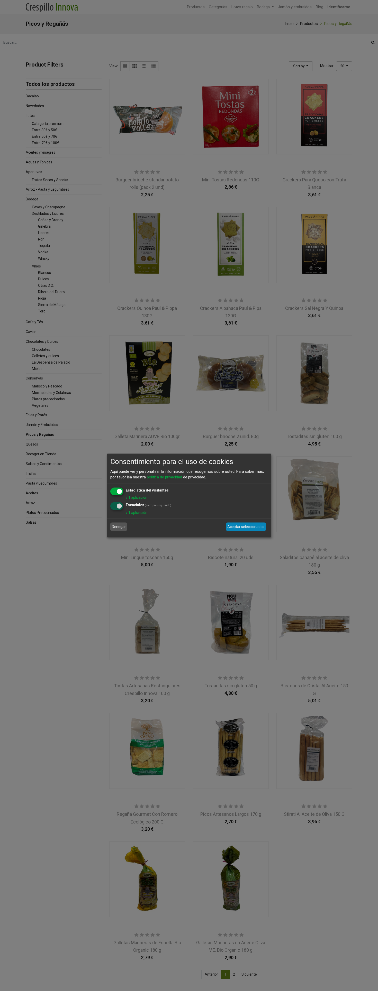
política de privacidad (164, 477)
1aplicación (136, 497)
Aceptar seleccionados (245, 527)
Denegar (119, 527)
